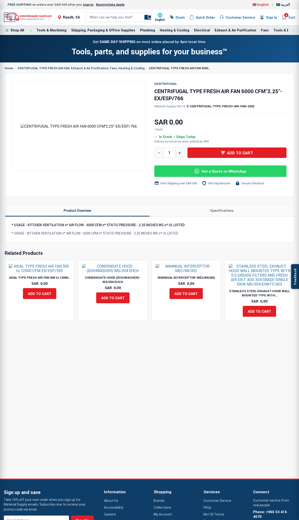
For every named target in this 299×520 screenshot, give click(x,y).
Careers (110, 514)
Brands (159, 501)
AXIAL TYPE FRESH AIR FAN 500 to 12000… (39, 277)
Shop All (17, 30)
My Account (163, 514)
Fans (265, 30)
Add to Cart (240, 153)
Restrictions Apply (110, 4)
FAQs (207, 507)
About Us (111, 501)
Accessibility (113, 507)
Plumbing (147, 30)
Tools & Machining (51, 30)
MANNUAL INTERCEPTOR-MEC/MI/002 (186, 277)
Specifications (222, 210)
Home (9, 68)
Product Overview (77, 210)
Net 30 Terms (214, 514)
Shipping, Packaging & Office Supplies (103, 30)
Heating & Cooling (174, 30)
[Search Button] (150, 17)
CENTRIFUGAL (165, 84)
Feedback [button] (295, 276)
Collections (162, 507)
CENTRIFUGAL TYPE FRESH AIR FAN (43, 68)
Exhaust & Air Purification (235, 30)
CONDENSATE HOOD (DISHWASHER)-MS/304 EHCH (113, 279)
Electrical (202, 30)
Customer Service (217, 501)
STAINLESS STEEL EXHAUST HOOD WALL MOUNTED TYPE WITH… (259, 293)
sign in (88, 4)
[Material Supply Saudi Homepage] (28, 17)
